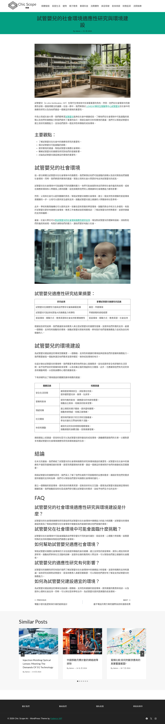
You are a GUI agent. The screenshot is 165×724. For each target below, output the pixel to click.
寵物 (65, 6)
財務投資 (127, 6)
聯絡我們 (63, 706)
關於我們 (26, 706)
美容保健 (105, 6)
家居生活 (56, 6)
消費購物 (95, 6)
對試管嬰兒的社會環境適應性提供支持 (72, 220)
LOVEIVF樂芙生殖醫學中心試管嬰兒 (103, 106)
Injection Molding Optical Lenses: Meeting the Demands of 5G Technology (38, 664)
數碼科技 (84, 6)
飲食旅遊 (116, 6)
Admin (78, 31)
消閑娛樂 (137, 6)
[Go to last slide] (23, 654)
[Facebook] (147, 719)
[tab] (77, 681)
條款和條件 (138, 706)
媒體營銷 (45, 6)
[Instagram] (156, 719)
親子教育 (73, 6)
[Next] (142, 654)
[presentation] (38, 641)
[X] (151, 719)
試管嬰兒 (69, 117)
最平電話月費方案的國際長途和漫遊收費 (111, 602)
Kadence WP (56, 718)
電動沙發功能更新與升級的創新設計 (51, 602)
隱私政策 (100, 706)
